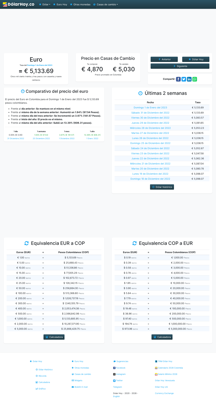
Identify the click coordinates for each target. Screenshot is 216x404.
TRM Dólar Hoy (164, 361)
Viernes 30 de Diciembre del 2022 (150, 117)
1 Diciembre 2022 (66, 138)
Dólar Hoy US (161, 387)
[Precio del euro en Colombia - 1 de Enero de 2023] (18, 4)
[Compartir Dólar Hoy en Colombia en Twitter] (183, 78)
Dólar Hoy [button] (197, 59)
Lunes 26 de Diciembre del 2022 (150, 138)
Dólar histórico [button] (163, 187)
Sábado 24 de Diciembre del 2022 (150, 148)
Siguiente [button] (181, 66)
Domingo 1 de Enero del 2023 (150, 107)
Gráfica (42, 389)
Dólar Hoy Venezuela (165, 380)
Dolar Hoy (37, 361)
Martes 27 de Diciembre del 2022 (150, 132)
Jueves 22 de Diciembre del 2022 (150, 158)
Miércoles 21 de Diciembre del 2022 (150, 163)
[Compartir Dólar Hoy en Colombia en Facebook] (178, 78)
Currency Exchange (164, 393)
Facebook (120, 368)
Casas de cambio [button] (106, 4)
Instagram (120, 374)
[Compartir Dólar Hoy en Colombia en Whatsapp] (194, 78)
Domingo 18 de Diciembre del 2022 (150, 178)
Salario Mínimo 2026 (167, 374)
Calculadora (44, 382)
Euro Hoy (61, 4)
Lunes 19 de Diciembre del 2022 (150, 173)
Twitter (119, 380)
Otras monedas (81, 4)
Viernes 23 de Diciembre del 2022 (150, 153)
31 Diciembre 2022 (15, 138)
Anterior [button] (166, 59)
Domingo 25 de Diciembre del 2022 (150, 143)
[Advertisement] (108, 31)
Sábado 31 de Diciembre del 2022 (150, 112)
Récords (42, 376)
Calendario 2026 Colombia (170, 368)
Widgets (78, 380)
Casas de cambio (82, 374)
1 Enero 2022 (92, 138)
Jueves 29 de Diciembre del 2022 (150, 122)
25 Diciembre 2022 (41, 138)
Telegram (117, 387)
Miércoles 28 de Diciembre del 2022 (150, 127)
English (116, 396)
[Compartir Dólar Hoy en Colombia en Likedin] (189, 78)
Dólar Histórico (45, 369)
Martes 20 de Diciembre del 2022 (150, 168)
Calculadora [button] (56, 337)
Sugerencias (122, 361)
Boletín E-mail (81, 387)
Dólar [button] (45, 4)
